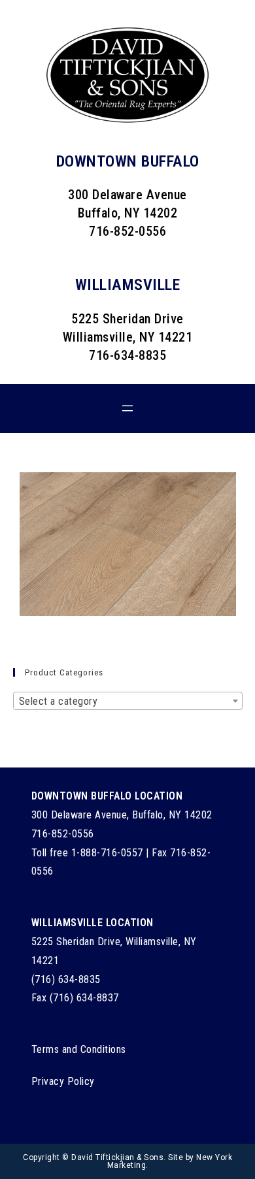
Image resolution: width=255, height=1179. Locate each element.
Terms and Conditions (78, 1049)
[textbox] (128, 701)
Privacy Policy (63, 1081)
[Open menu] (127, 408)
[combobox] (128, 701)
